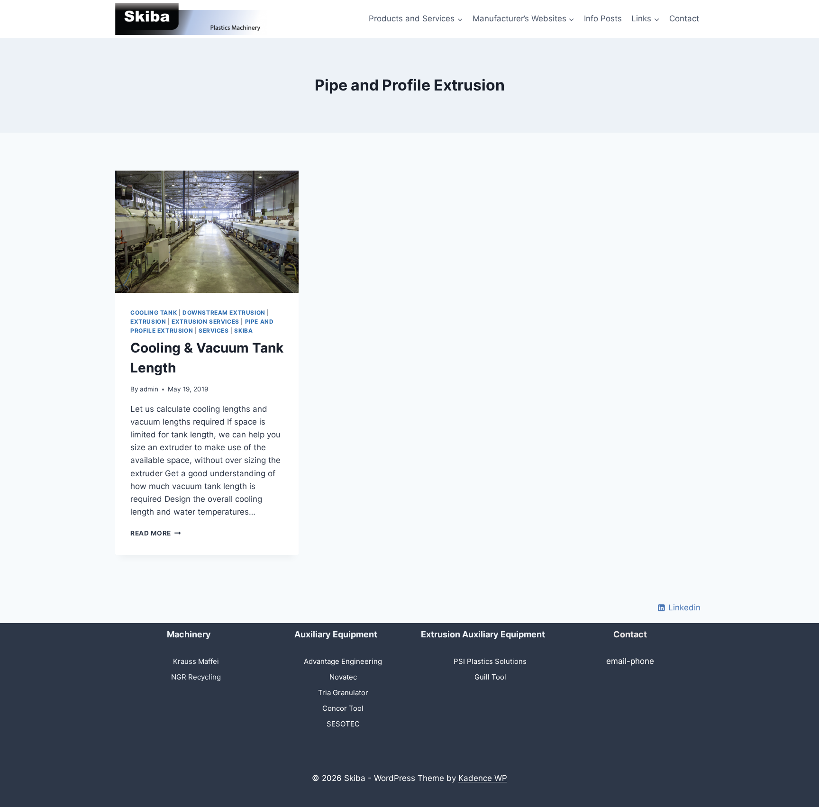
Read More (155, 533)
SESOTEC (343, 723)
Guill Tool (490, 676)
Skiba (243, 330)
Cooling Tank (153, 312)
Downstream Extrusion (223, 312)
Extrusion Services (205, 321)
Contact (684, 18)
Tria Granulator (343, 692)
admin (149, 389)
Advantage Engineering (343, 661)
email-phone (630, 661)
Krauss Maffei (196, 661)
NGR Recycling (196, 676)
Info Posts (603, 18)
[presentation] (207, 232)
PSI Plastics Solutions (490, 661)
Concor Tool (343, 708)
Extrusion (148, 321)
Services (214, 330)
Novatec (343, 676)
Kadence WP (482, 778)
